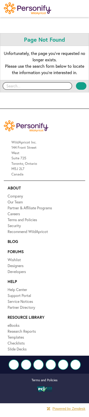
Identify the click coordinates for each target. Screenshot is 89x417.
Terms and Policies (44, 380)
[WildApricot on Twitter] (26, 364)
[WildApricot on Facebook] (14, 364)
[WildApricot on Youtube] (51, 364)
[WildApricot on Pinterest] (63, 364)
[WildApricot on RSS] (75, 364)
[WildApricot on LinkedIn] (38, 364)
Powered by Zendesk (68, 409)
